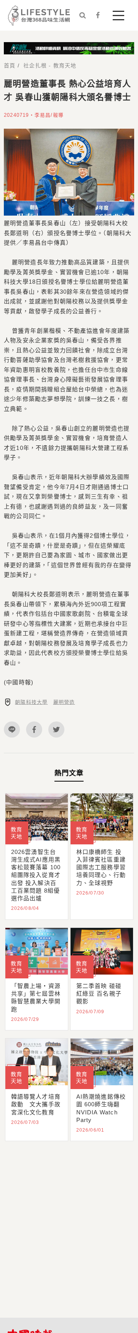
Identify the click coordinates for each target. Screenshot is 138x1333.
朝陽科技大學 (31, 702)
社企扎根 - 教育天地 (49, 65)
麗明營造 (64, 702)
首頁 (9, 65)
